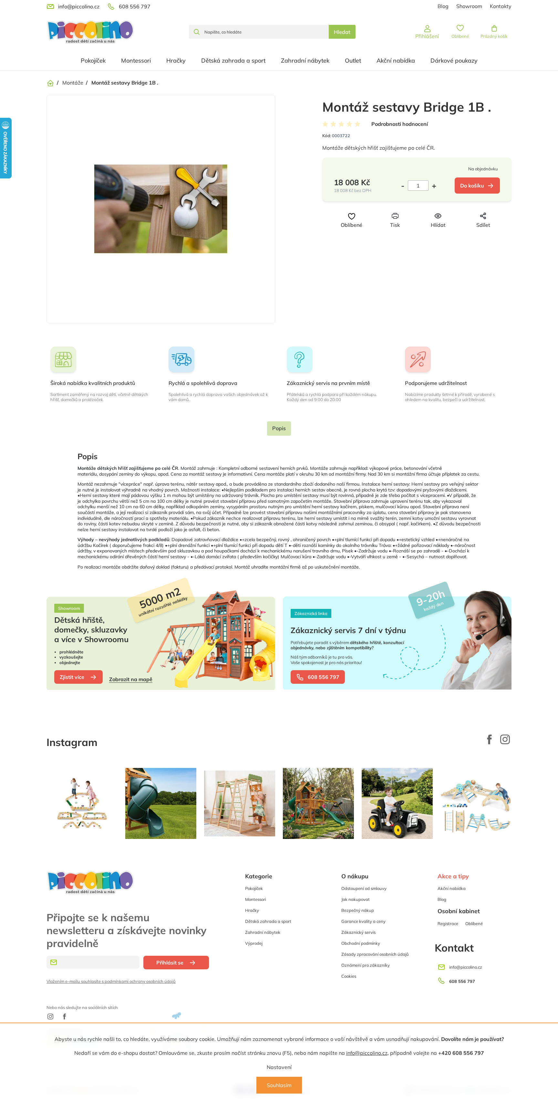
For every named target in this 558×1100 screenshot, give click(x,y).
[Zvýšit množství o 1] (432, 185)
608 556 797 (323, 677)
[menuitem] (93, 60)
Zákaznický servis (358, 932)
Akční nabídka (452, 888)
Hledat (342, 32)
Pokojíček (254, 888)
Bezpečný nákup (357, 910)
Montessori (255, 899)
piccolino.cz (505, 739)
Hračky (252, 910)
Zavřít (427, 237)
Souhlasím (279, 1085)
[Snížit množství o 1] (404, 185)
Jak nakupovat (355, 899)
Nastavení (279, 1067)
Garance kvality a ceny (363, 921)
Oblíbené (474, 923)
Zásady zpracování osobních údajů (375, 954)
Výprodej (254, 943)
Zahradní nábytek (262, 932)
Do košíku (472, 185)
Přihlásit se (169, 962)
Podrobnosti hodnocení (399, 124)
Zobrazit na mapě (130, 679)
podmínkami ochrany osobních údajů (140, 981)
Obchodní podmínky (360, 943)
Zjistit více (72, 677)
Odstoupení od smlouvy (364, 888)
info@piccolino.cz (367, 1053)
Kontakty (501, 6)
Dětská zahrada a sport (268, 921)
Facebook (489, 739)
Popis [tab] (279, 428)
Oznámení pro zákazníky (365, 965)
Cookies (348, 976)
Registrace (448, 923)
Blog (443, 6)
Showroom (469, 6)
